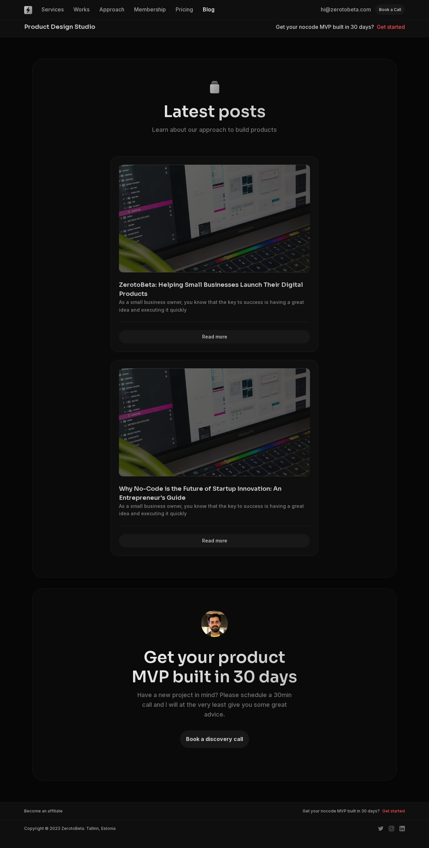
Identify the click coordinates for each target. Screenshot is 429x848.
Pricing (184, 9)
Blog (208, 9)
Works (81, 9)
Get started (391, 26)
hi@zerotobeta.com (346, 9)
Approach (111, 9)
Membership (150, 9)
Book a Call (390, 9)
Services (53, 9)
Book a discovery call (214, 739)
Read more (214, 336)
